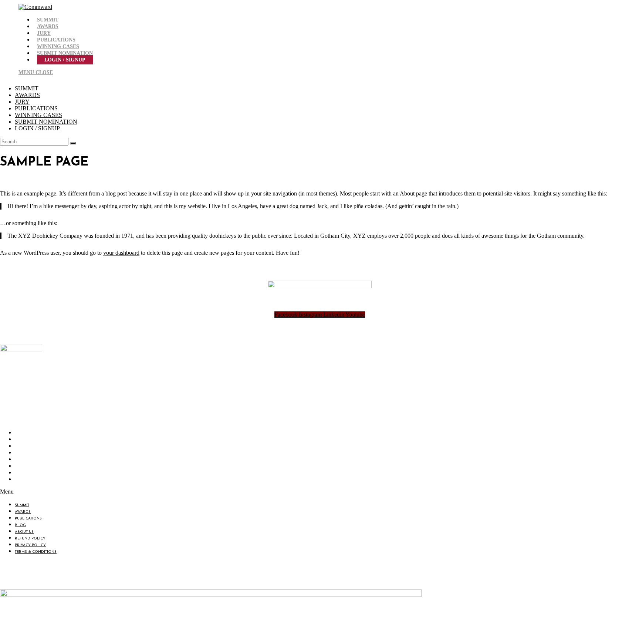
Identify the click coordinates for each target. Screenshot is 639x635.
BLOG (22, 453)
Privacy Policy (32, 473)
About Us (26, 460)
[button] (126, 491)
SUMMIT (26, 88)
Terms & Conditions (37, 480)
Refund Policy (32, 467)
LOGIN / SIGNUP (37, 128)
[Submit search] (73, 143)
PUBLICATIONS (36, 108)
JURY (22, 101)
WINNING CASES (38, 115)
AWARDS (27, 95)
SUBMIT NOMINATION (46, 121)
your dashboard (121, 253)
